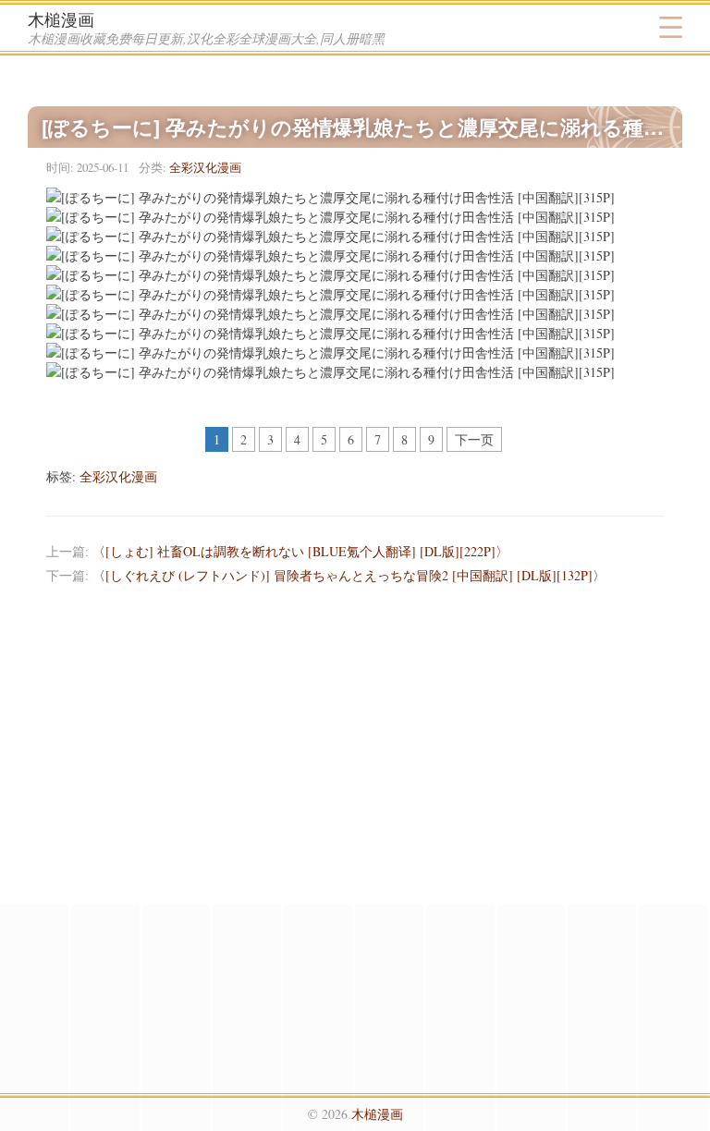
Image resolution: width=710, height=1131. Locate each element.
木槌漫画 (61, 19)
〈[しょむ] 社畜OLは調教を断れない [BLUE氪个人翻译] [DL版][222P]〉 (300, 551)
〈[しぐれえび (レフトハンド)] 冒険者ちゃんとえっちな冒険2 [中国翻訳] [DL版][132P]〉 (349, 575)
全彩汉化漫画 (205, 167)
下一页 (474, 439)
